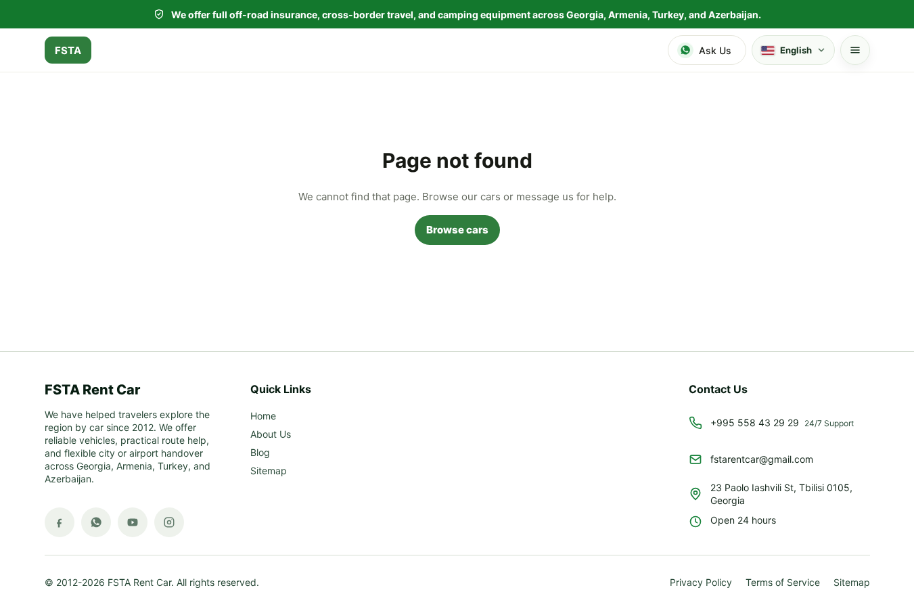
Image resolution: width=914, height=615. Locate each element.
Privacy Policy (701, 583)
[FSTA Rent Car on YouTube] (132, 522)
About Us (270, 434)
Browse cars (457, 229)
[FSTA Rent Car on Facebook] (59, 522)
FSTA (68, 50)
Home (263, 416)
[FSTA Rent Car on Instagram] (169, 522)
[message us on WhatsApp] (96, 522)
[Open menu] (855, 50)
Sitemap (268, 471)
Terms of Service (783, 583)
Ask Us (715, 50)
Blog (260, 453)
